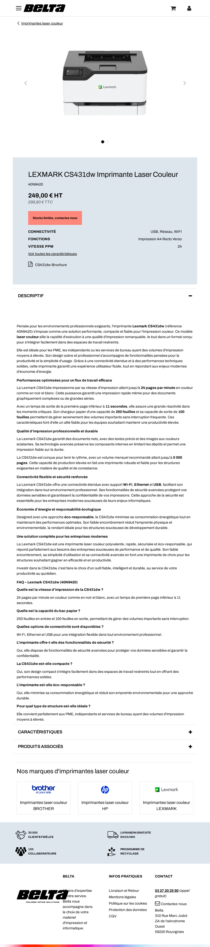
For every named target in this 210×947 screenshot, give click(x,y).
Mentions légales (122, 897)
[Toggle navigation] (19, 8)
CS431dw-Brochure (51, 265)
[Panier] (173, 8)
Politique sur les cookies (128, 903)
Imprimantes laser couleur (42, 23)
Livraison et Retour (124, 891)
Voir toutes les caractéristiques (52, 254)
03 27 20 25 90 (166, 891)
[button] (25, 83)
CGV (113, 916)
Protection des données (128, 910)
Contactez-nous (174, 904)
